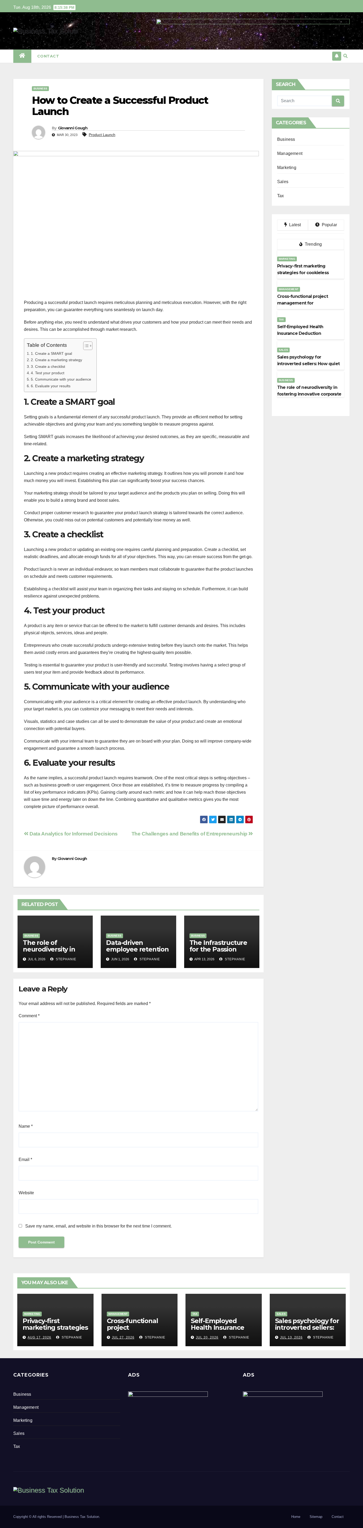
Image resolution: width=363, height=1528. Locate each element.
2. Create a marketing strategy (56, 360)
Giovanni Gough (72, 128)
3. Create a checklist (48, 366)
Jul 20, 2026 (207, 1337)
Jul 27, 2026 (123, 1337)
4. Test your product (47, 373)
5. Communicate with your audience (61, 379)
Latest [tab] (294, 225)
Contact (48, 56)
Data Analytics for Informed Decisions (73, 834)
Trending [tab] (313, 244)
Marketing (286, 167)
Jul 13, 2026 (291, 1337)
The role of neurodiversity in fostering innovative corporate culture (54, 952)
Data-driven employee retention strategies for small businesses (137, 952)
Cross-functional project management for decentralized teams (139, 1331)
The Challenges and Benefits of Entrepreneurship (190, 834)
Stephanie (65, 959)
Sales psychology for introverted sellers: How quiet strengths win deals (307, 1331)
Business (40, 88)
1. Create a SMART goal (51, 353)
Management (289, 153)
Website (26, 1193)
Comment (29, 1016)
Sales (282, 181)
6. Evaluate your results (50, 386)
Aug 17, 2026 (39, 1337)
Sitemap (316, 1517)
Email (25, 1159)
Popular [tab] (328, 225)
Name (26, 1126)
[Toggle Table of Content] (85, 345)
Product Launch (102, 135)
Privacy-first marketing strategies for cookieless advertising (55, 1331)
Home (295, 1517)
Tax (280, 195)
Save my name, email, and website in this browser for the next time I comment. (98, 1226)
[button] (345, 56)
